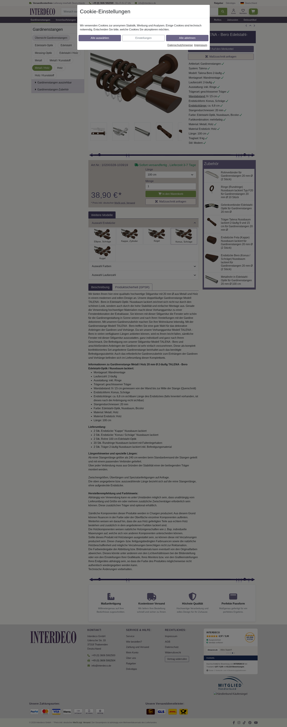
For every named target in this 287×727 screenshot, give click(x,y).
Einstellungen (143, 38)
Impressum (200, 45)
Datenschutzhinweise (180, 45)
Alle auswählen (100, 38)
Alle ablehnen (187, 38)
